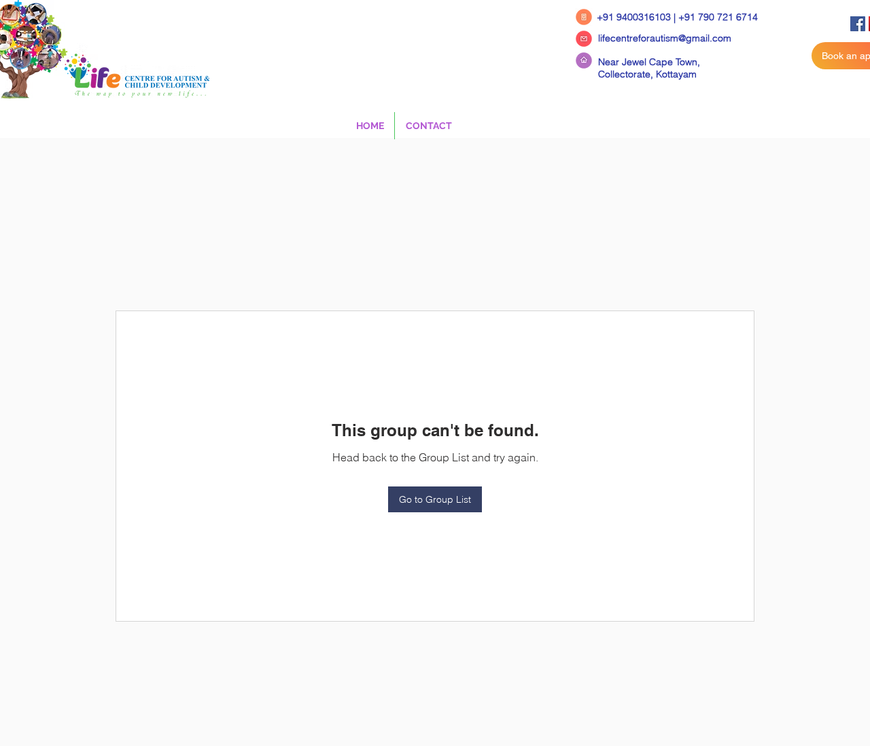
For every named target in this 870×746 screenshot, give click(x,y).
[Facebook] (857, 23)
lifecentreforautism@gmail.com (664, 38)
